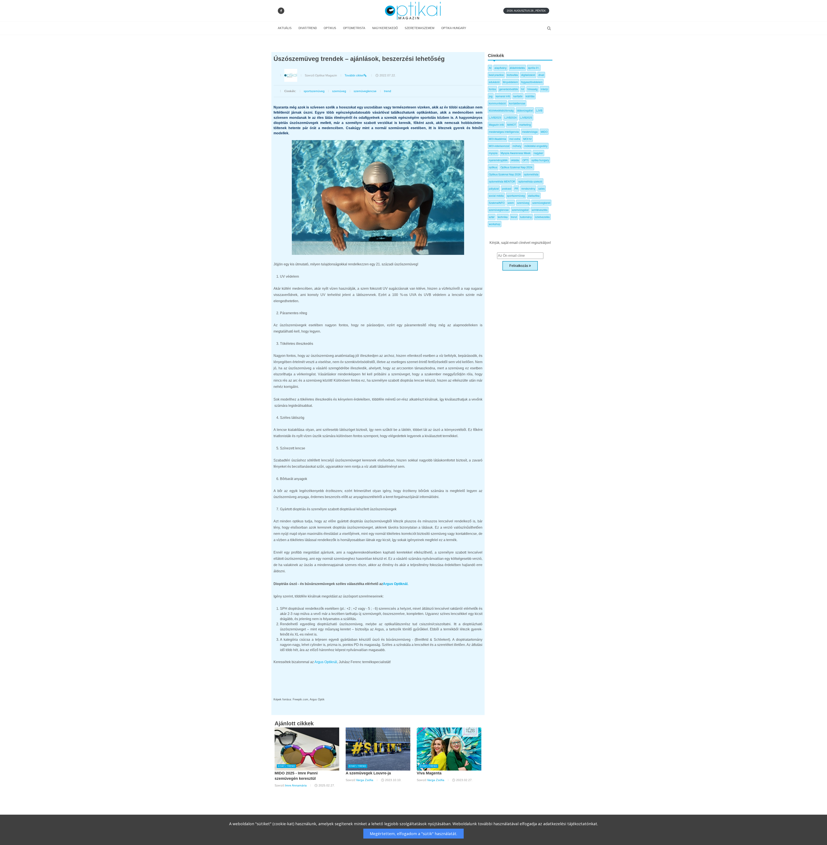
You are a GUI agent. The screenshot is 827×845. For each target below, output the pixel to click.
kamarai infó (503, 96)
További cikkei (354, 75)
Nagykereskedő (385, 28)
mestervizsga (530, 131)
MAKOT (511, 124)
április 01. (533, 68)
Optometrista (354, 28)
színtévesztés (539, 210)
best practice (496, 75)
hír (522, 89)
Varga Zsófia (364, 780)
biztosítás (512, 75)
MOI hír (527, 139)
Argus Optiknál (325, 662)
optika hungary (540, 160)
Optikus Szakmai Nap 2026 (505, 174)
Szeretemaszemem (419, 28)
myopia (493, 153)
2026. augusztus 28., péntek (526, 10)
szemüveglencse (365, 91)
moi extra (514, 139)
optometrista (531, 174)
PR (516, 188)
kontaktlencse (517, 103)
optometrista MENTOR (502, 181)
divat (541, 75)
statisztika (533, 195)
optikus (493, 167)
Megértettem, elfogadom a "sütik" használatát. (413, 833)
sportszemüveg (314, 91)
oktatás (515, 160)
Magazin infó (496, 124)
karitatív (517, 96)
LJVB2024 (510, 117)
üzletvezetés (542, 217)
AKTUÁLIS (285, 28)
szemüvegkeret (541, 202)
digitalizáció (528, 75)
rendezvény (528, 188)
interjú (544, 89)
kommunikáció (497, 103)
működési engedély (535, 146)
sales (541, 188)
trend (387, 91)
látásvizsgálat (525, 110)
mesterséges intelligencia (504, 131)
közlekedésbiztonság (501, 110)
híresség (532, 89)
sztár (491, 217)
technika (503, 217)
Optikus (330, 28)
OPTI (525, 160)
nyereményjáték (498, 160)
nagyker (538, 153)
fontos (492, 89)
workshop (494, 224)
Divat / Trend (286, 766)
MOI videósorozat (499, 146)
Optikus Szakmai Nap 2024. (517, 167)
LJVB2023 (495, 117)
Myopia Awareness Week (515, 153)
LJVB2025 (526, 117)
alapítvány (500, 68)
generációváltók (508, 89)
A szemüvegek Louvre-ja (368, 773)
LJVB (539, 110)
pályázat (494, 188)
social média (496, 195)
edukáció (494, 82)
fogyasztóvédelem (532, 82)
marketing (525, 124)
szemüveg (339, 91)
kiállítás (530, 96)
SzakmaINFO (496, 202)
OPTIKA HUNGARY (453, 28)
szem (511, 202)
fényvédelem (510, 82)
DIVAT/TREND (307, 28)
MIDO (544, 131)
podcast (506, 188)
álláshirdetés (517, 68)
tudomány (526, 217)
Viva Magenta (429, 773)
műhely (517, 146)
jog (491, 96)
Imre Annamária (296, 785)
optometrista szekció (530, 181)
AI (490, 68)
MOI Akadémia (497, 139)
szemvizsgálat (520, 210)
